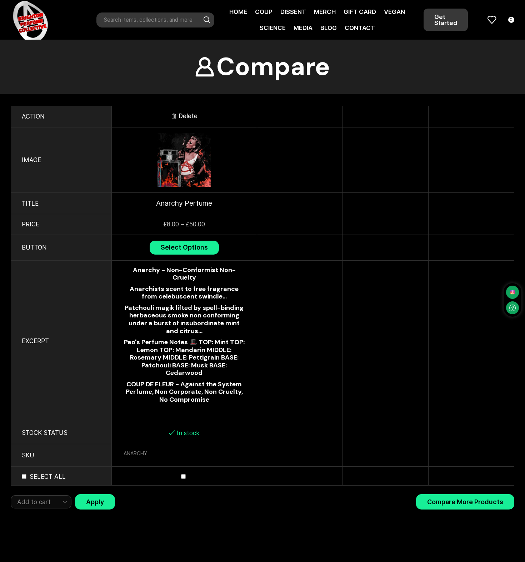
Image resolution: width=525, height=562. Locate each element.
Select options (184, 247)
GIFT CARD (360, 11)
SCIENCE (273, 27)
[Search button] (207, 20)
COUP (263, 11)
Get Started (445, 19)
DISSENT (293, 11)
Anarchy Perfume (184, 203)
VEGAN (394, 11)
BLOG (328, 27)
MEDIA (303, 27)
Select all (48, 476)
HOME (238, 11)
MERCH (325, 11)
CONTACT (360, 27)
